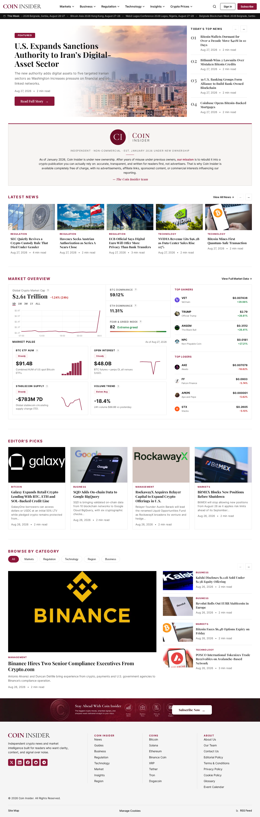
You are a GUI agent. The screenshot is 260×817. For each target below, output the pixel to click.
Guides (98, 745)
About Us (210, 739)
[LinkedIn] (19, 762)
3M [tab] (26, 303)
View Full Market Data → (237, 278)
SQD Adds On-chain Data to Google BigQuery (95, 494)
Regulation (108, 6)
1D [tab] (14, 303)
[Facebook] (27, 762)
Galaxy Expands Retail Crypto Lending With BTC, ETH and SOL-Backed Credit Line (34, 496)
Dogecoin (155, 781)
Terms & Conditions (216, 763)
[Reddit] (35, 762)
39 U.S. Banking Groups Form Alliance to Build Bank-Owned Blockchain (222, 83)
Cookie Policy (213, 775)
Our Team (210, 745)
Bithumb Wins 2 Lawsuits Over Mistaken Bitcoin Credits (222, 62)
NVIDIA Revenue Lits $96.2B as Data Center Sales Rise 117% (178, 243)
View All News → (223, 197)
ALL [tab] (38, 303)
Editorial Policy (213, 757)
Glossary (209, 781)
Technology (133, 6)
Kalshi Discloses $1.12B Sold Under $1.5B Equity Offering (220, 580)
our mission (185, 159)
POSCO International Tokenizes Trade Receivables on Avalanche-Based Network (223, 659)
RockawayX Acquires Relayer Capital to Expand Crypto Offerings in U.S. (158, 496)
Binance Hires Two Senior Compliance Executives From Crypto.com (71, 666)
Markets (65, 6)
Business (86, 6)
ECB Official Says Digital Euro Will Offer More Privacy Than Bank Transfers (130, 243)
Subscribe (247, 6)
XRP (152, 763)
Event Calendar (214, 787)
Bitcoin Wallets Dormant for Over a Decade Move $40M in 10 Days (223, 40)
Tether (153, 769)
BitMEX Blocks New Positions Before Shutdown (221, 494)
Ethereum (155, 751)
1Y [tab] (31, 303)
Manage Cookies (130, 810)
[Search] (214, 6)
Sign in (228, 6)
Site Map (13, 810)
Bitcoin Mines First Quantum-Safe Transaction (227, 241)
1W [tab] (20, 303)
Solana (153, 745)
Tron (152, 775)
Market (99, 769)
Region (92, 559)
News (98, 739)
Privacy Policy (213, 769)
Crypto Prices (179, 6)
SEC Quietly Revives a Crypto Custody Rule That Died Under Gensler (29, 243)
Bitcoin (153, 739)
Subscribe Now (192, 710)
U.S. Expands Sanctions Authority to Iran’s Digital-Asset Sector (63, 54)
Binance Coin (157, 757)
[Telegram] (44, 762)
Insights (156, 6)
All (13, 559)
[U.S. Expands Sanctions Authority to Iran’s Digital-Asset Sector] (124, 71)
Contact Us (211, 751)
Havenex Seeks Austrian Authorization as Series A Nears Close (78, 243)
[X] (11, 762)
